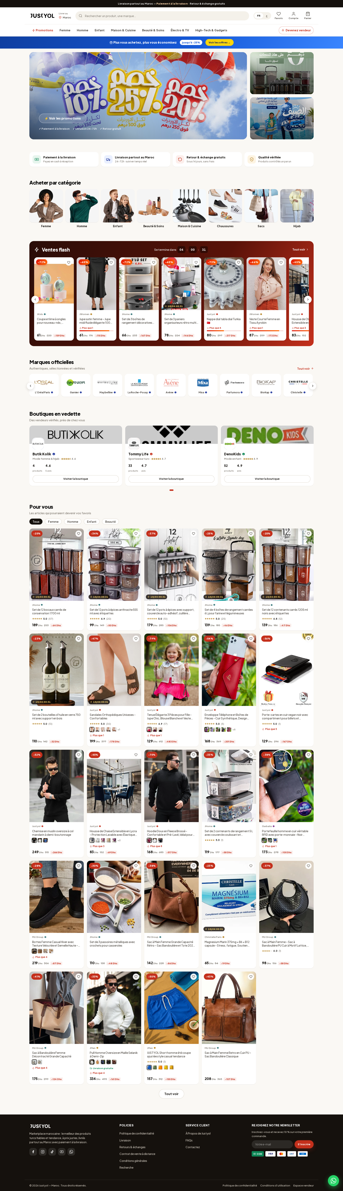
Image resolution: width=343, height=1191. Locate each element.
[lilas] (212, 729)
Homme (82, 30)
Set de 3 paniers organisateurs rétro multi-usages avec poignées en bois (181, 324)
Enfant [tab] (91, 521)
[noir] (108, 729)
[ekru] (92, 1062)
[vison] (218, 729)
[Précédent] (35, 299)
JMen (92, 1047)
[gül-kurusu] (103, 840)
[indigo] (103, 1062)
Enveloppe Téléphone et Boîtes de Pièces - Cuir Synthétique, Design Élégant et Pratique (226, 718)
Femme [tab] (53, 521)
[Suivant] (308, 299)
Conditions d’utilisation (275, 1185)
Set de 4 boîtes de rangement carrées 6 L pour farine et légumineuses (229, 611)
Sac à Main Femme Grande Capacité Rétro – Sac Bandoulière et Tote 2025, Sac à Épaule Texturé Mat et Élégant (171, 945)
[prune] (207, 729)
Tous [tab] (36, 521)
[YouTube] (62, 1152)
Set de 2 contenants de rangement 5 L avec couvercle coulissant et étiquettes (229, 834)
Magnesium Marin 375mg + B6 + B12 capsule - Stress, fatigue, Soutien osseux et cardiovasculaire (227, 945)
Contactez (193, 1147)
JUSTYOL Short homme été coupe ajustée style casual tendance (169, 1054)
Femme (65, 30)
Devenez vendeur (298, 30)
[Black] (34, 951)
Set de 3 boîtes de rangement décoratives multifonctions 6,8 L (137, 322)
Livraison (125, 1140)
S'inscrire (304, 1144)
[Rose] (149, 729)
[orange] (160, 1067)
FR (258, 15)
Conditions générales (133, 1160)
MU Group (37, 937)
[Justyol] (42, 15)
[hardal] (97, 1062)
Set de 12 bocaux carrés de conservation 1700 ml (49, 611)
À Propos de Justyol (198, 1133)
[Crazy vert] (264, 840)
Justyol (211, 314)
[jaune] (166, 1067)
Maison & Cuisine (123, 30)
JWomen (84, 314)
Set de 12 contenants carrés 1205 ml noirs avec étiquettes (285, 611)
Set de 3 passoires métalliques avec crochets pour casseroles (112, 943)
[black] (34, 1062)
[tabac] (114, 729)
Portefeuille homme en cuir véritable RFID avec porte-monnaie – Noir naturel (285, 834)
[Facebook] (33, 1152)
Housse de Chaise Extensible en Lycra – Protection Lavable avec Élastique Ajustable (307, 324)
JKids (40, 314)
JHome (126, 314)
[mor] (114, 840)
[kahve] (108, 840)
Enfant (100, 30)
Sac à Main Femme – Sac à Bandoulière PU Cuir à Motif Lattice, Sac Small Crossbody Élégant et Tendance (284, 947)
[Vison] (92, 729)
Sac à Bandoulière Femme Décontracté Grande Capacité (51, 1054)
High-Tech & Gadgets (211, 30)
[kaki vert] (270, 840)
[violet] (155, 729)
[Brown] (40, 951)
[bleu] (45, 840)
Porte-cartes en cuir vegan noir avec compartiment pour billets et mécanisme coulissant (285, 718)
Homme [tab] (72, 521)
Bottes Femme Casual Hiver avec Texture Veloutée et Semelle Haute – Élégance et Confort (55, 945)
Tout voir (298, 249)
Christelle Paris (213, 937)
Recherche (126, 1167)
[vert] (155, 1067)
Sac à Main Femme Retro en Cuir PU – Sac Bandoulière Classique (228, 1054)
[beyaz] (97, 840)
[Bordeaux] (229, 729)
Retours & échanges (132, 1147)
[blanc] (103, 729)
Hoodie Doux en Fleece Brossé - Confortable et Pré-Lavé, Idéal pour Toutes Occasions (170, 834)
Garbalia (267, 826)
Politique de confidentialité (136, 1133)
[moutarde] (171, 1067)
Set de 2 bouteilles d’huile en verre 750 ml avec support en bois (56, 716)
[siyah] (108, 1062)
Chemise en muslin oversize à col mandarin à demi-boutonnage (52, 832)
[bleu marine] (97, 729)
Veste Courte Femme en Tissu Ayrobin (264, 320)
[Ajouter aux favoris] (69, 262)
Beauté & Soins (153, 30)
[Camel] (51, 951)
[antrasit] (92, 840)
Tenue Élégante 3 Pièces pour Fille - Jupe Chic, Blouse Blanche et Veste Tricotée (169, 718)
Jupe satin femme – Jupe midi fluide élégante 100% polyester (96, 322)
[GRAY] (45, 951)
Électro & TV (180, 30)
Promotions (44, 30)
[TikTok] (52, 1152)
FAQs (189, 1140)
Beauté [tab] (110, 521)
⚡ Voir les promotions (62, 118)
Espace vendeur (303, 1185)
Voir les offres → (219, 42)
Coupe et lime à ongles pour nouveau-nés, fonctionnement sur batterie (51, 324)
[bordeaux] (149, 840)
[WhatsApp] (71, 1152)
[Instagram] (42, 1152)
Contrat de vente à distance (137, 1154)
